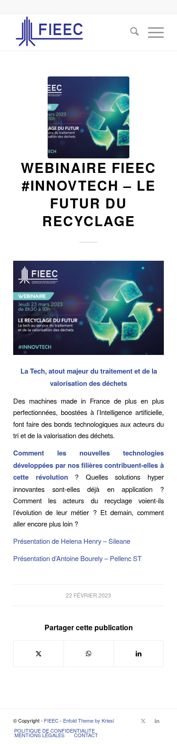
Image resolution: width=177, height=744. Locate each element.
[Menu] (151, 32)
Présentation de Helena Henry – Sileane (71, 541)
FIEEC (51, 720)
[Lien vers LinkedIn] (157, 720)
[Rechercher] (130, 32)
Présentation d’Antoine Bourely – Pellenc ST (77, 558)
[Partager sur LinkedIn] (138, 653)
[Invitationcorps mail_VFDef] (88, 117)
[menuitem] (130, 32)
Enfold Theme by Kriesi (88, 720)
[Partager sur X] (39, 653)
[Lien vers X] (143, 720)
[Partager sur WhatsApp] (88, 653)
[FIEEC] (73, 32)
